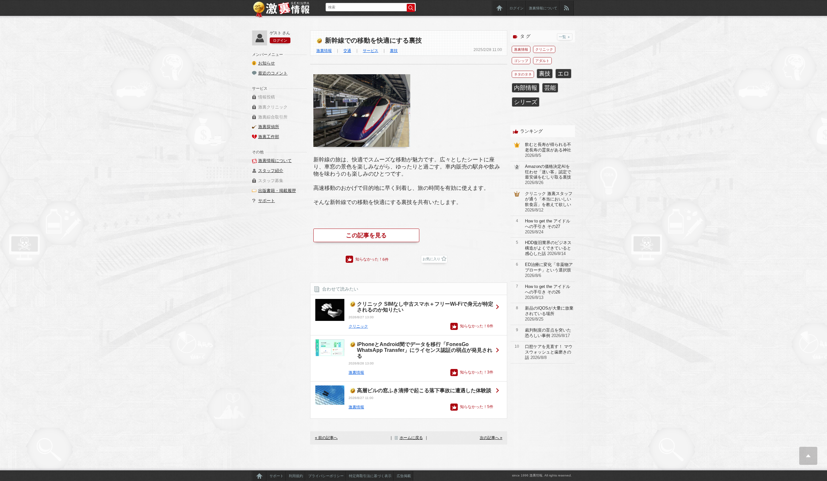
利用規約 (296, 476)
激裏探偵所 (268, 126)
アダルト (542, 61)
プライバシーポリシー (326, 476)
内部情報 (525, 88)
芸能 (550, 88)
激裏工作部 (268, 136)
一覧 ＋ (565, 37)
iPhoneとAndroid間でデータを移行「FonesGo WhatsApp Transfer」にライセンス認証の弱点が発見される (424, 350)
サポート (266, 200)
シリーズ (525, 102)
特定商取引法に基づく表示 (370, 476)
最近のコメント (273, 73)
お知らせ (266, 63)
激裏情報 (324, 50)
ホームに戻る (411, 437)
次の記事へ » (491, 437)
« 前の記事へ (326, 437)
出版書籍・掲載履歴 (277, 190)
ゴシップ (521, 61)
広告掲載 (404, 476)
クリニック (358, 326)
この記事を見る (366, 235)
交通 (347, 50)
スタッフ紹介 (270, 170)
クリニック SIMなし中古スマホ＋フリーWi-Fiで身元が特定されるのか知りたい (425, 306)
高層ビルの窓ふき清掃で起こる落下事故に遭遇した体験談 (424, 390)
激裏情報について (543, 8)
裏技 (394, 50)
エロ (563, 73)
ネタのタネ (523, 74)
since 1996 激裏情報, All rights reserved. (542, 475)
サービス (370, 50)
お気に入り (431, 259)
